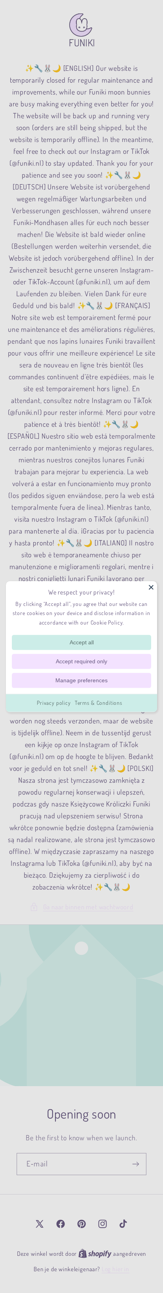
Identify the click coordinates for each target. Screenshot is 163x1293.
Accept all (82, 642)
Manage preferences (81, 680)
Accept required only (81, 661)
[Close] (151, 587)
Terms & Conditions (98, 702)
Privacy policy (54, 702)
